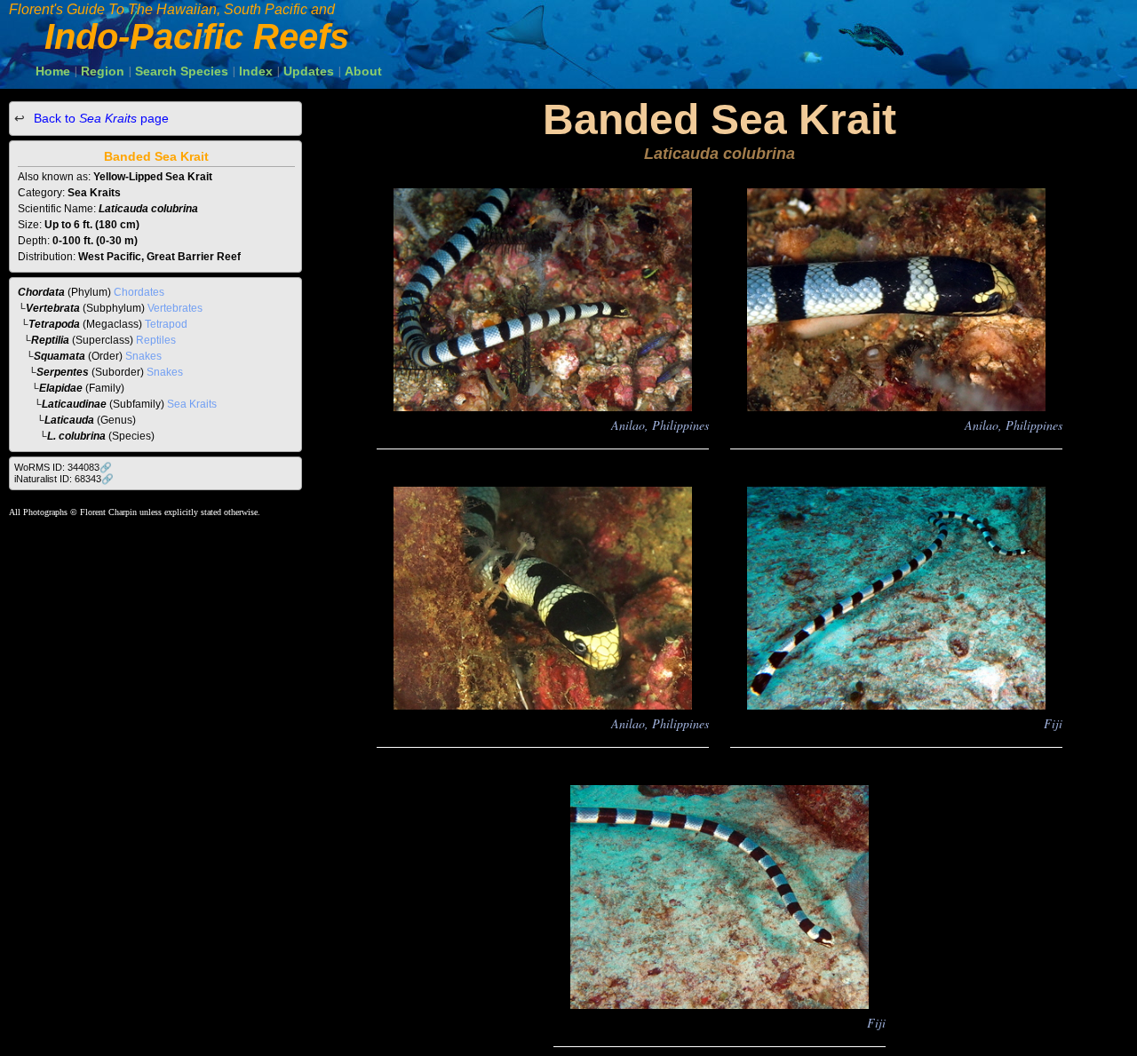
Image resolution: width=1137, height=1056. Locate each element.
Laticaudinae (74, 404)
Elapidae (61, 388)
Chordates (139, 292)
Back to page (99, 118)
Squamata (59, 356)
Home (53, 71)
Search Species (181, 71)
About (363, 71)
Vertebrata (53, 308)
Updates (308, 71)
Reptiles (156, 340)
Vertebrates (175, 308)
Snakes (143, 356)
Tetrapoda (54, 324)
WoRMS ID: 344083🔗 (63, 467)
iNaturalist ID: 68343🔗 (64, 478)
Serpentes (62, 372)
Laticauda (69, 420)
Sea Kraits (192, 404)
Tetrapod (166, 324)
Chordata (41, 292)
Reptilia (50, 340)
